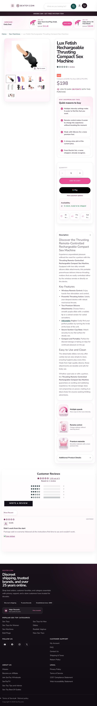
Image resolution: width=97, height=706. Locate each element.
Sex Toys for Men (40, 621)
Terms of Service (56, 673)
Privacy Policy (55, 669)
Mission (5, 669)
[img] (9, 519)
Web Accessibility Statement (61, 681)
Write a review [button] (18, 503)
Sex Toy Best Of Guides (11, 689)
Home (4, 34)
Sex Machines (14, 34)
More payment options (75, 195)
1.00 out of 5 (55, 478)
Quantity (63, 168)
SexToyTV (6, 681)
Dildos (35, 625)
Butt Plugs (6, 633)
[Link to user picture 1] (9, 540)
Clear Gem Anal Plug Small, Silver (47, 23)
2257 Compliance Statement (61, 677)
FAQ (51, 647)
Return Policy (55, 659)
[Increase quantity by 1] (80, 173)
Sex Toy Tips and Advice (12, 685)
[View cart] (84, 5)
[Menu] (12, 5)
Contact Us (54, 651)
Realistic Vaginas (39, 629)
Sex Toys (5, 621)
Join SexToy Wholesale (11, 677)
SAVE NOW (67, 23)
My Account (54, 643)
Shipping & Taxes (57, 655)
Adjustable (65, 321)
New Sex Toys (38, 633)
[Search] (73, 6)
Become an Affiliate (10, 673)
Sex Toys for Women (10, 625)
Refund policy (23, 698)
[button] (62, 67)
